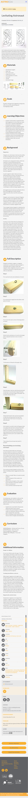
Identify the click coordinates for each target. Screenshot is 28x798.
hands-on (17, 626)
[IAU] (5, 778)
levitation (15, 625)
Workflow (16, 763)
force (6, 626)
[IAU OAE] (10, 778)
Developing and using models (11, 671)
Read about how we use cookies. (13, 794)
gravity (9, 626)
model (13, 626)
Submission (4, 760)
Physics (10, 631)
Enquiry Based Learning (7, 763)
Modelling (7, 677)
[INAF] (8, 785)
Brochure (16, 762)
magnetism (20, 625)
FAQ (3, 765)
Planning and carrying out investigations (14, 672)
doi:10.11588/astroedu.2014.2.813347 (12, 710)
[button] (26, 1)
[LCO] (18, 783)
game (6, 625)
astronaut (10, 625)
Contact (16, 766)
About (15, 760)
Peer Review (4, 762)
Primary (7, 645)
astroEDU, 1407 (7, 709)
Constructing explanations (19, 669)
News (15, 765)
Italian (14, 9)
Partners (16, 768)
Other (6, 631)
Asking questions (9, 669)
